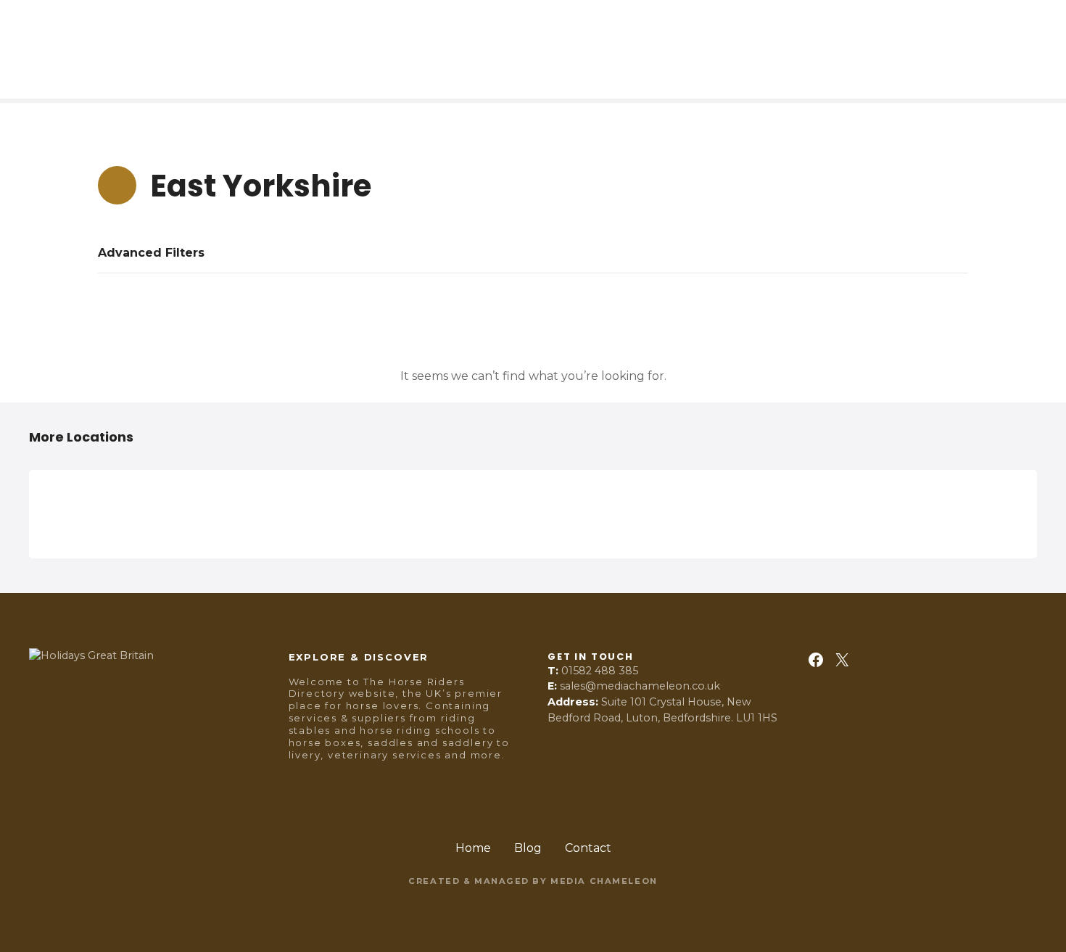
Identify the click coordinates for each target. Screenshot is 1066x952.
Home (473, 848)
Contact (588, 848)
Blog (528, 848)
